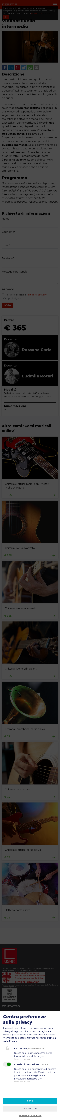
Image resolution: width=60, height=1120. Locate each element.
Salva (30, 1100)
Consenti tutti (30, 1108)
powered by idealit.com (30, 1116)
